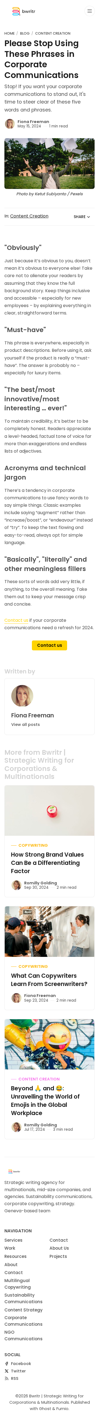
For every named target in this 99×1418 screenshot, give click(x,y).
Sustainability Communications (23, 1298)
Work (9, 1248)
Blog (25, 33)
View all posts (25, 724)
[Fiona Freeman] (9, 123)
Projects (58, 1256)
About (11, 1264)
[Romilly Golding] (16, 885)
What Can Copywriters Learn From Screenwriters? (49, 980)
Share (80, 216)
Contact (13, 1272)
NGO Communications (23, 1335)
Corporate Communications (23, 1321)
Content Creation (52, 33)
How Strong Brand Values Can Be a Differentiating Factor (47, 863)
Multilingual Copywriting (17, 1284)
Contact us (16, 620)
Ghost (45, 1408)
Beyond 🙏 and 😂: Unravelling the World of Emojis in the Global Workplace (45, 1100)
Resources (15, 1256)
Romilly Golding (40, 883)
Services (13, 1240)
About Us (59, 1248)
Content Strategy (23, 1310)
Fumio (62, 1408)
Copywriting (33, 845)
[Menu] (90, 11)
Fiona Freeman (33, 121)
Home (9, 33)
